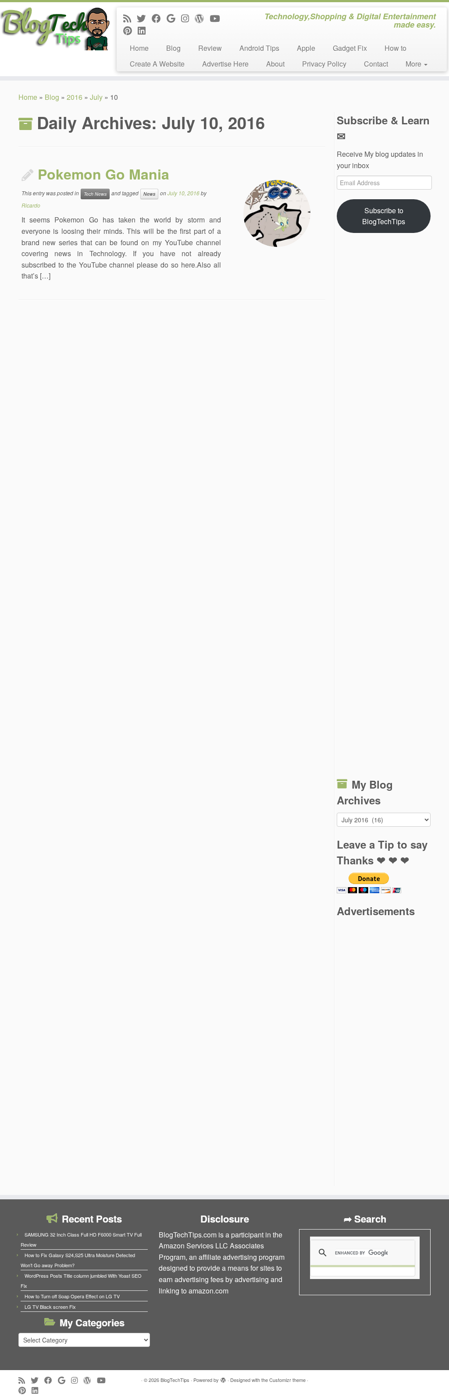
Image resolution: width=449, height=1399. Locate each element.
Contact (376, 64)
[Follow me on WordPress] (202, 18)
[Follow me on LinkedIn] (144, 30)
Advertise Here (225, 64)
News (149, 193)
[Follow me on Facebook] (159, 18)
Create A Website (157, 64)
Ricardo (30, 205)
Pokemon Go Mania (103, 174)
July (96, 97)
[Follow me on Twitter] (144, 18)
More (414, 64)
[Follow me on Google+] (174, 18)
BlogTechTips (174, 1379)
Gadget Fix (350, 48)
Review (210, 48)
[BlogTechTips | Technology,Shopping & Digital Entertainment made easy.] (52, 28)
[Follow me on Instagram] (188, 18)
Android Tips (259, 48)
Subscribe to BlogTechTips (383, 216)
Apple (306, 48)
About (275, 64)
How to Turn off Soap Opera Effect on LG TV (72, 1296)
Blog (173, 48)
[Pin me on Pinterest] (130, 30)
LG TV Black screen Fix (50, 1306)
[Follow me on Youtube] (217, 18)
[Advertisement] (384, 507)
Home (139, 48)
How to (395, 48)
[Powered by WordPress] (223, 1378)
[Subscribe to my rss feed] (130, 18)
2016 (74, 97)
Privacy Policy (324, 64)
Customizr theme (287, 1379)
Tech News (95, 193)
